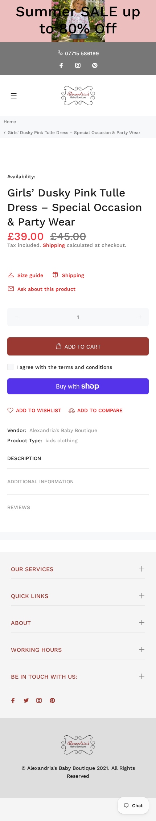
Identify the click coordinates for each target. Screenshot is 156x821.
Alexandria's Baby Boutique (63, 430)
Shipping (54, 245)
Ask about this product (46, 289)
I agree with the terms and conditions (64, 367)
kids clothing (61, 440)
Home (10, 121)
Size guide (30, 275)
